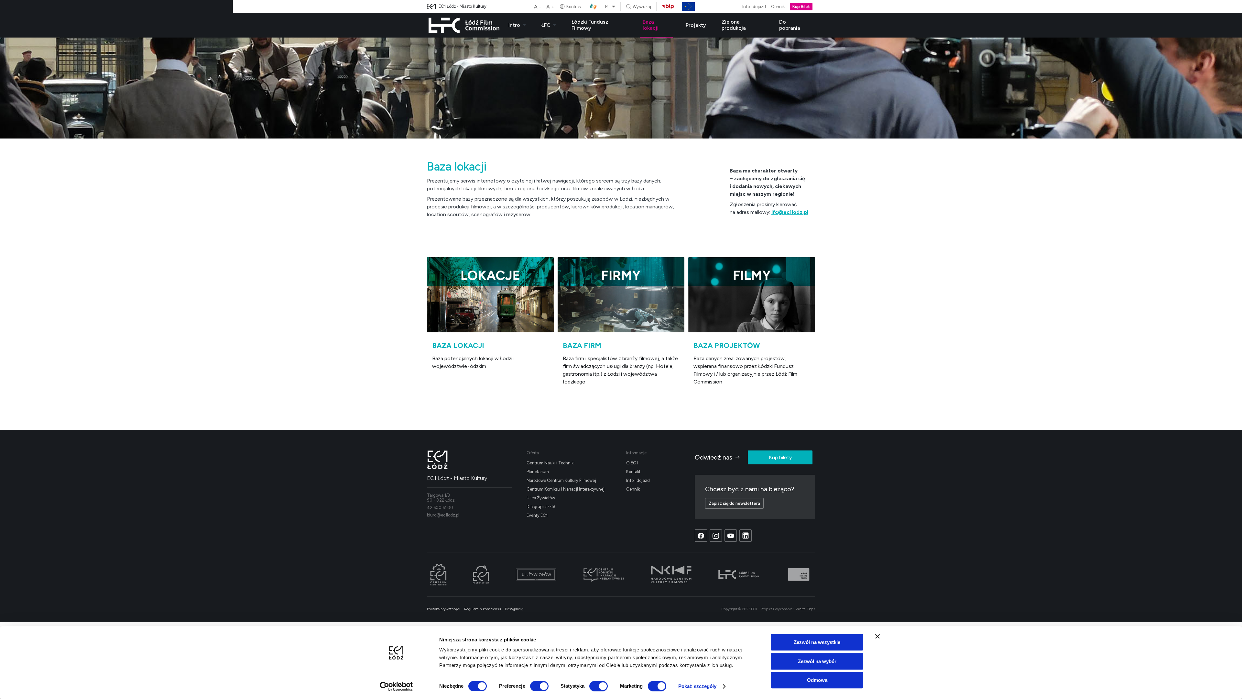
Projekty (696, 25)
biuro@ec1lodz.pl (443, 515)
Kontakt (633, 471)
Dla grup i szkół (541, 506)
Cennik (778, 6)
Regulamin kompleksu (482, 609)
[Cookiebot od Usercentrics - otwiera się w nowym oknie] (396, 686)
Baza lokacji (651, 25)
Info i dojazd (754, 6)
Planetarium (538, 471)
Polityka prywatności (443, 609)
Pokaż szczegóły (697, 686)
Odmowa (817, 680)
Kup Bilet (801, 6)
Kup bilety (780, 457)
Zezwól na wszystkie (817, 642)
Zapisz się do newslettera (734, 503)
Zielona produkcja (734, 25)
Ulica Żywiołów (541, 497)
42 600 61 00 (440, 507)
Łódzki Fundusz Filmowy (590, 25)
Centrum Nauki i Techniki (550, 462)
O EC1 (632, 462)
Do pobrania (789, 25)
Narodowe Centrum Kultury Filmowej (561, 480)
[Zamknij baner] (877, 636)
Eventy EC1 (537, 515)
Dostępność (514, 609)
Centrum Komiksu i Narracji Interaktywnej (566, 489)
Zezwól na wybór (817, 661)
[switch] (539, 686)
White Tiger (805, 609)
